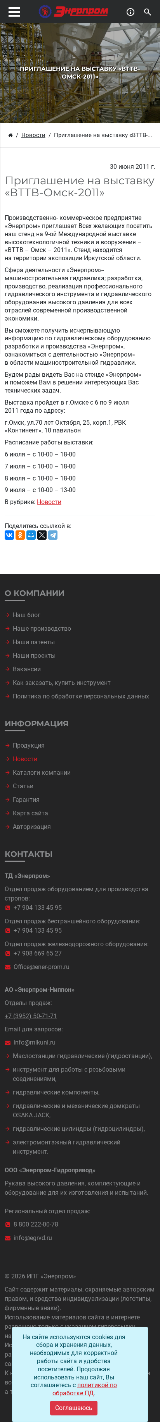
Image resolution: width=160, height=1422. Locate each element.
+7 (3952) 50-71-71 (31, 1016)
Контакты (29, 854)
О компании (34, 593)
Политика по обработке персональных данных (81, 696)
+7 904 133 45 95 (38, 907)
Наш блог (26, 615)
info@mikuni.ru (35, 1042)
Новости (49, 502)
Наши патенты (34, 642)
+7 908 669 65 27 (38, 953)
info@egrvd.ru (33, 1238)
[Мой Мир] (31, 535)
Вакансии (27, 669)
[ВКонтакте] (9, 535)
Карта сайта (30, 813)
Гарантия (26, 799)
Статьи (23, 786)
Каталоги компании (42, 772)
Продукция (29, 745)
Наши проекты (34, 655)
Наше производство (42, 628)
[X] (42, 535)
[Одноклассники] (20, 535)
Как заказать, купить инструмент (62, 682)
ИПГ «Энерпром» (51, 1276)
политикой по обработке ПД (84, 1389)
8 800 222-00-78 (36, 1224)
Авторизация (32, 826)
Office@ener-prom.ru (42, 967)
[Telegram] (52, 535)
